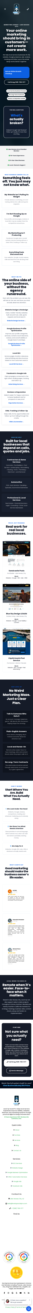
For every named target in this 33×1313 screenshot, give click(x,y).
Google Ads (17, 1181)
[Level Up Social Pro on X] (24, 1292)
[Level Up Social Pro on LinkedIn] (28, 1292)
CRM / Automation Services (17, 1177)
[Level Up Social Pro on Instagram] (8, 1292)
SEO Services (17, 1163)
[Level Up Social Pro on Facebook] (4, 1292)
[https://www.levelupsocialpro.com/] (16, 1100)
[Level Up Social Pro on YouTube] (20, 1292)
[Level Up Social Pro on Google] (12, 1292)
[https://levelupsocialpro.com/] (16, 9)
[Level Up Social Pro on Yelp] (16, 1292)
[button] (5, 9)
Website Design (17, 1168)
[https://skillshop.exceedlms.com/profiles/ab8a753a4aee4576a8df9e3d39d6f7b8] (16, 1272)
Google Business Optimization (17, 1172)
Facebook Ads (17, 1186)
